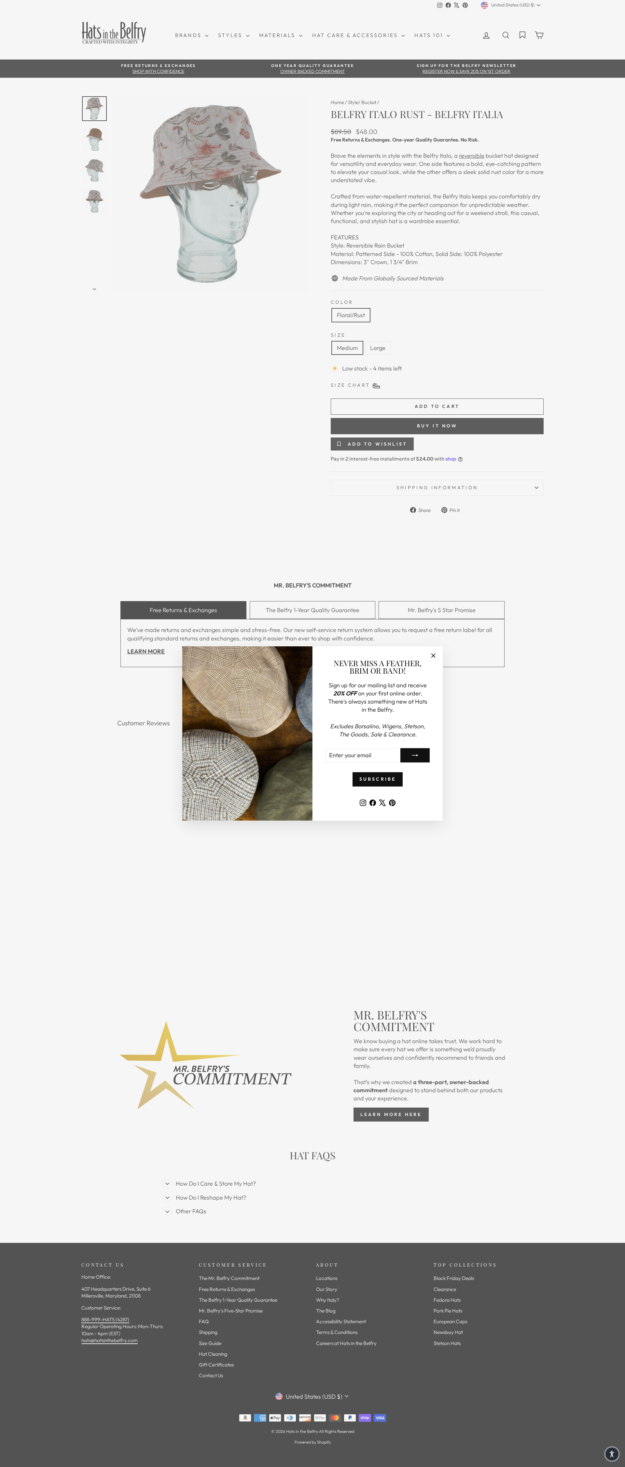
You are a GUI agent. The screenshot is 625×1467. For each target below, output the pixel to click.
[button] (612, 1454)
